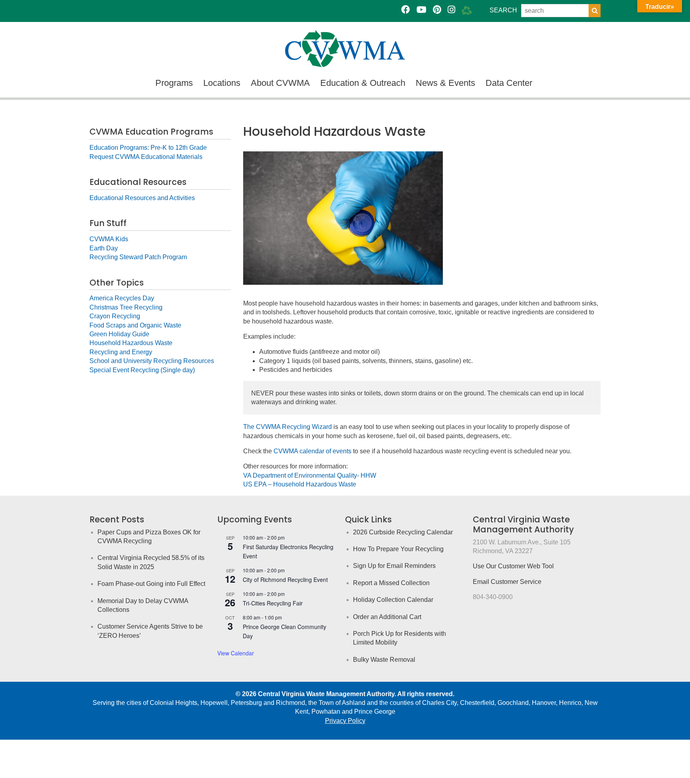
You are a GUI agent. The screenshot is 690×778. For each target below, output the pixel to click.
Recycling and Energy (120, 352)
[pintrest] (437, 10)
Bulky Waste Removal (384, 659)
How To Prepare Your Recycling (398, 549)
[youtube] (421, 10)
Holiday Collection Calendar (393, 599)
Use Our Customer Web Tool (513, 566)
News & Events (445, 83)
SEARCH (503, 10)
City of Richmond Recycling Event (285, 580)
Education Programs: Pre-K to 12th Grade (148, 147)
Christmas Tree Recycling (126, 307)
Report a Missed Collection (391, 583)
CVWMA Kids (108, 239)
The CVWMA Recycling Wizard (287, 426)
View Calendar (235, 653)
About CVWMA (280, 83)
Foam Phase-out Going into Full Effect (151, 583)
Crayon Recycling (114, 316)
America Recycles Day (121, 298)
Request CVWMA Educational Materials (145, 156)
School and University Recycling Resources (151, 360)
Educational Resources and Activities (142, 197)
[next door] (467, 10)
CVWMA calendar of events (312, 451)
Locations (221, 83)
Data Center (509, 83)
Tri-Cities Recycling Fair (273, 603)
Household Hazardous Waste (130, 342)
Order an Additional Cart (387, 616)
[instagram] (451, 10)
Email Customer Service (507, 581)
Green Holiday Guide (119, 334)
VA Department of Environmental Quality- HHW (309, 475)
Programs (174, 83)
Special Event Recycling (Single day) (142, 370)
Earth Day (103, 248)
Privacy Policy (345, 720)
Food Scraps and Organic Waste (135, 325)
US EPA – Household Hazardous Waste (299, 484)
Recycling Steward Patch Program (138, 257)
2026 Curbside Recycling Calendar (403, 532)
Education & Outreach (362, 83)
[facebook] (405, 10)
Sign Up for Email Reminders (394, 565)
